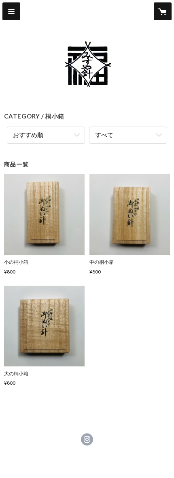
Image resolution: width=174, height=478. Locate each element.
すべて (104, 134)
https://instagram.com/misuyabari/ (87, 439)
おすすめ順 (28, 134)
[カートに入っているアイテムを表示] (163, 11)
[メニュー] (11, 11)
